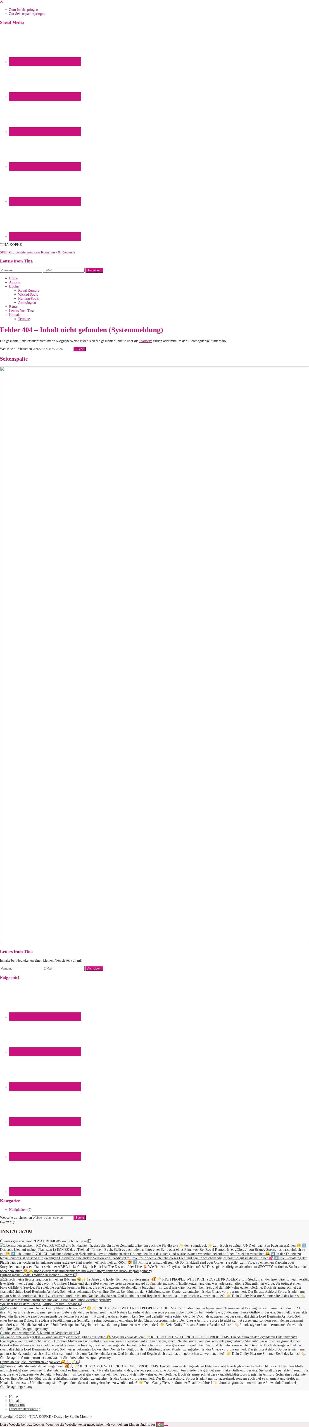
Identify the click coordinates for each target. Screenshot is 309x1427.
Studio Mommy (81, 1416)
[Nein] (166, 1425)
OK (160, 1424)
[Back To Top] (1, 2)
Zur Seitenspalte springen (27, 14)
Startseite (145, 341)
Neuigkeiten (17, 1209)
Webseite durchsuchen (16, 349)
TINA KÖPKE (11, 244)
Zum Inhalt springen (23, 10)
